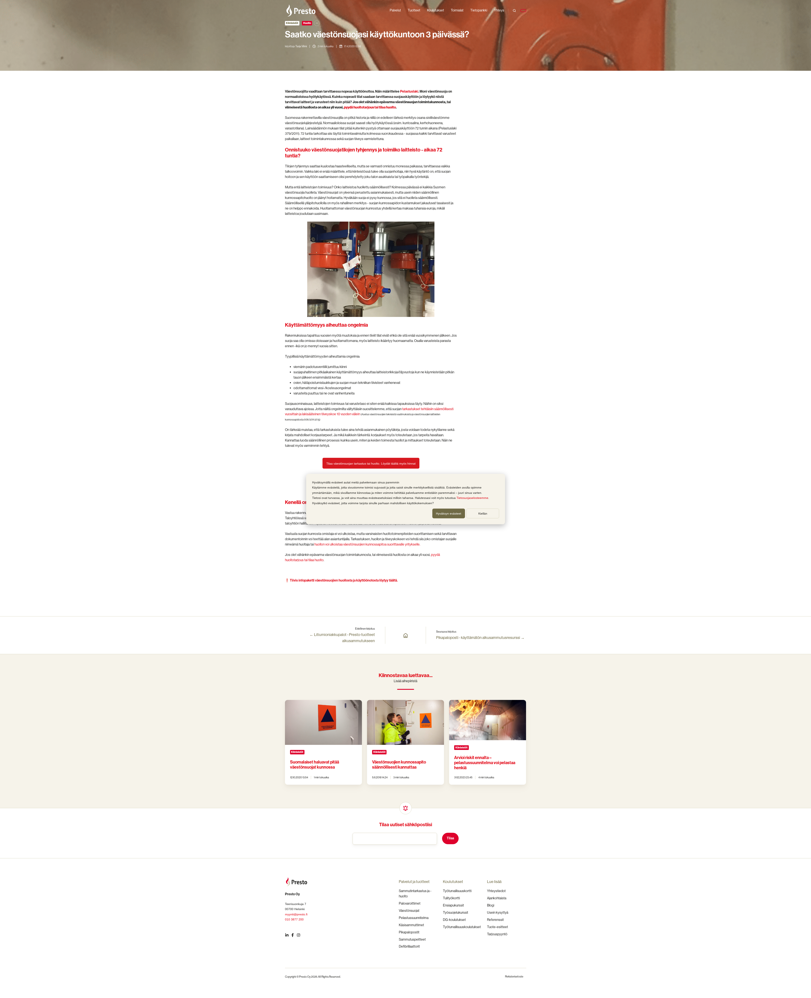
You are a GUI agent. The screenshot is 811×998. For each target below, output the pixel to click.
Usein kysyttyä (497, 913)
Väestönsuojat (409, 911)
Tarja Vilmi (301, 46)
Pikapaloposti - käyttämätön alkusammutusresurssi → (480, 637)
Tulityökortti (451, 898)
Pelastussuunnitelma (414, 918)
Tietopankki (478, 10)
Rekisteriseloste (514, 976)
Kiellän (482, 513)
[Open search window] (514, 10)
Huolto (307, 23)
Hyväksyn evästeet (448, 513)
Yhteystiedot (496, 891)
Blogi (490, 905)
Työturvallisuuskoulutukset (462, 927)
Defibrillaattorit (409, 946)
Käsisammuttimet (411, 925)
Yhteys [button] (499, 10)
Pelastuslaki (409, 91)
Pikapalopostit (409, 932)
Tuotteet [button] (414, 10)
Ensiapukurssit (453, 905)
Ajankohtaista (496, 898)
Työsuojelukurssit (455, 913)
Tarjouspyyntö (497, 934)
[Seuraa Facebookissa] (293, 935)
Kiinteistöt (292, 23)
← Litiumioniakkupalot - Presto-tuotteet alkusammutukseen (342, 637)
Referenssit (495, 920)
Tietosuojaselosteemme (472, 498)
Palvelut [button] (395, 10)
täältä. (393, 580)
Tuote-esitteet (497, 927)
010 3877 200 (294, 919)
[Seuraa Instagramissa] (298, 935)
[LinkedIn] (287, 935)
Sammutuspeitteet (412, 939)
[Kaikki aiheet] (317, 23)
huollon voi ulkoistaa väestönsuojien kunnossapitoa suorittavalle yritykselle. (367, 544)
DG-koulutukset (454, 920)
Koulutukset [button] (435, 10)
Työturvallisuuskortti (457, 891)
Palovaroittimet (409, 903)
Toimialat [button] (457, 10)
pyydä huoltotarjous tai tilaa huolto (370, 107)
